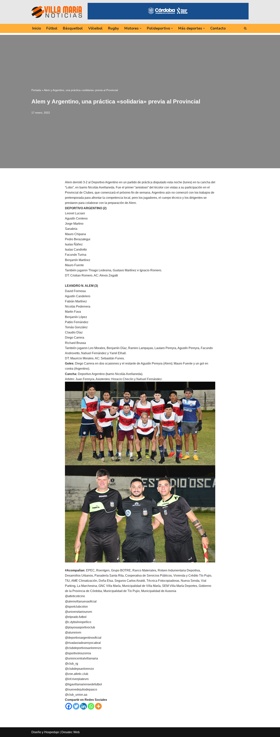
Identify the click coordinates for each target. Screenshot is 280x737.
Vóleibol (95, 28)
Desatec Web (70, 732)
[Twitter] (76, 706)
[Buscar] (245, 28)
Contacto (218, 28)
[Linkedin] (83, 706)
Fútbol (52, 28)
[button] (141, 28)
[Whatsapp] (91, 706)
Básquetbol (73, 28)
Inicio (36, 28)
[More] (98, 706)
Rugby (113, 28)
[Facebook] (68, 706)
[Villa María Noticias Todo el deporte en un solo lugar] (56, 12)
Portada (36, 90)
